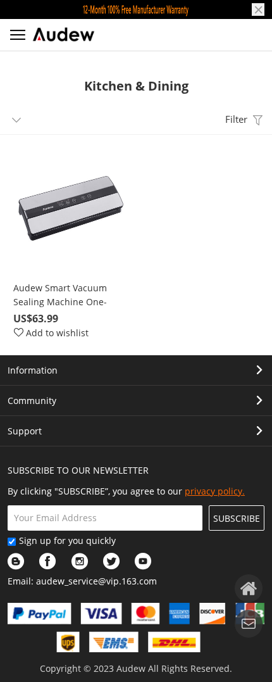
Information (33, 370)
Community (32, 401)
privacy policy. (215, 491)
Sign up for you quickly (67, 540)
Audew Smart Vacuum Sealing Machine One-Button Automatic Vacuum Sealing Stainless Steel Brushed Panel (68, 295)
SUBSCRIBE (236, 518)
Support (25, 431)
